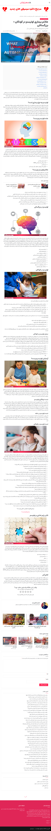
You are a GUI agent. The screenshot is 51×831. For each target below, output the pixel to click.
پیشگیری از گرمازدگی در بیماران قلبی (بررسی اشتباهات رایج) (37, 727)
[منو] (49, 3)
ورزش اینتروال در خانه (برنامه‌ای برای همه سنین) (38, 749)
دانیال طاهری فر (44, 31)
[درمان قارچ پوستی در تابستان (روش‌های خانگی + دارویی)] (21, 186)
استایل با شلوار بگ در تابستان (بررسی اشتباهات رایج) (38, 745)
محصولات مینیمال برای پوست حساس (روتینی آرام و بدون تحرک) (36, 729)
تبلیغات (47, 820)
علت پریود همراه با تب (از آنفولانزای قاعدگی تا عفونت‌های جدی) (36, 762)
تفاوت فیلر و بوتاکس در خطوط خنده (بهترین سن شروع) (37, 737)
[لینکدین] (37, 606)
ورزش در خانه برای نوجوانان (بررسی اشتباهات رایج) (38, 714)
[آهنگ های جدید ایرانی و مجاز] (25, 9)
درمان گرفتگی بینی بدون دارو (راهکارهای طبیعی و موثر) (37, 760)
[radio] (30, 592)
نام (47, 674)
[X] (39, 606)
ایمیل (46, 679)
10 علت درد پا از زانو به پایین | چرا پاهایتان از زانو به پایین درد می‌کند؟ (41, 646)
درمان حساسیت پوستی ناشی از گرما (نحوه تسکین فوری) (37, 731)
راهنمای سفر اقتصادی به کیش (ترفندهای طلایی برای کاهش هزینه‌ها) (35, 724)
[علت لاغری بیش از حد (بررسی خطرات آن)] (25, 641)
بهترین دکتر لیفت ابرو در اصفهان (42, 781)
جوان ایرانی (32, 828)
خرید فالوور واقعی (45, 785)
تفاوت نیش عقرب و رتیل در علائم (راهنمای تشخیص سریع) (37, 701)
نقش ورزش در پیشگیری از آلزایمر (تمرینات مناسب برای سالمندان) (35, 718)
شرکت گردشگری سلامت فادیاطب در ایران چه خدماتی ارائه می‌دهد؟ (35, 758)
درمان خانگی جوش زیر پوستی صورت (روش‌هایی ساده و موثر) (36, 720)
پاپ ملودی (46, 788)
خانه (47, 16)
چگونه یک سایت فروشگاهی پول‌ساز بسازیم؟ (39, 766)
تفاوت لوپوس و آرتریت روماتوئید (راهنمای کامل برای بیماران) (36, 722)
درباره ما (47, 823)
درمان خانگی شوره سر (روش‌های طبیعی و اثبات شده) (38, 752)
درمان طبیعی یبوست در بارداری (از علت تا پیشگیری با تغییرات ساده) (35, 768)
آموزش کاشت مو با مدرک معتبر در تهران (41, 783)
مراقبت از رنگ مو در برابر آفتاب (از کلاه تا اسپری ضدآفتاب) (37, 712)
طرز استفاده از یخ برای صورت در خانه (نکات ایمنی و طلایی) (37, 703)
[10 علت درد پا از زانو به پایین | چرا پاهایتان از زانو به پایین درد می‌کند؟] (41, 641)
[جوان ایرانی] (25, 2)
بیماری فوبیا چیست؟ (25, 512)
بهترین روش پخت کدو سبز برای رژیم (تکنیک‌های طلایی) (37, 704)
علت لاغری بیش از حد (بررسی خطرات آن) (26, 646)
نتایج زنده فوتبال (45, 779)
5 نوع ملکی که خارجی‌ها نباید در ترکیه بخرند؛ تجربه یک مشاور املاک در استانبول (33, 750)
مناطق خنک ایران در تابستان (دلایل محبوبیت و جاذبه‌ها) (37, 741)
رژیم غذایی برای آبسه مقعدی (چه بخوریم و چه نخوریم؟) (37, 708)
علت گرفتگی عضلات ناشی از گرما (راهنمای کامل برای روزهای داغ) (36, 754)
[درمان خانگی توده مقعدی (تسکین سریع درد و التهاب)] (44, 186)
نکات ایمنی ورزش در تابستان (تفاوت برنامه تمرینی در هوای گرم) (36, 747)
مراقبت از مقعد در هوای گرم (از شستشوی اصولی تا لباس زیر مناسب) (35, 710)
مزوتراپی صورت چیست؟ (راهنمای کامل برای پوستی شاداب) (37, 739)
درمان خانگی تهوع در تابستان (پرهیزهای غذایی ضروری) (37, 726)
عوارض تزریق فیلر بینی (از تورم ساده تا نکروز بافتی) (38, 733)
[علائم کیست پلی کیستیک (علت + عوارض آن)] (10, 641)
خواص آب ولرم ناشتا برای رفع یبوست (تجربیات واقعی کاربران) (36, 764)
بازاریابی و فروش (38, 16)
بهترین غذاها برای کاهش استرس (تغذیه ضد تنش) (38, 699)
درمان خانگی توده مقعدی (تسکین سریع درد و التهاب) (34, 185)
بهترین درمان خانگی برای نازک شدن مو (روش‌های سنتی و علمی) (36, 735)
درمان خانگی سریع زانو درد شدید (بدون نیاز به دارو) (38, 716)
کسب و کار (43, 16)
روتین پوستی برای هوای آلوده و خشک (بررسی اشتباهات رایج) (36, 695)
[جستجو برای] (1, 3)
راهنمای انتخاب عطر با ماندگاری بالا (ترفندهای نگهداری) (37, 743)
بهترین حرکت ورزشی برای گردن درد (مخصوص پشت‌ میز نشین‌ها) (36, 770)
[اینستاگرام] (36, 606)
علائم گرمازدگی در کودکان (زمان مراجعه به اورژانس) (38, 756)
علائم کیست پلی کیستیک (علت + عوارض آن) (10, 646)
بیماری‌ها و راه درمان (44, 19)
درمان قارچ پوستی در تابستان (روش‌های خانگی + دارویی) (11, 185)
